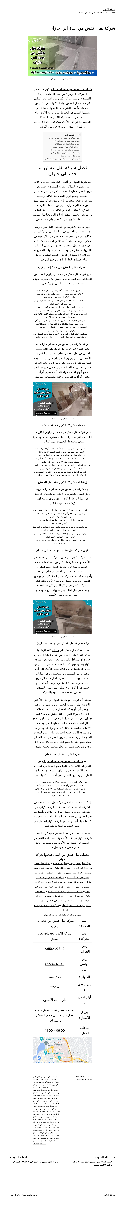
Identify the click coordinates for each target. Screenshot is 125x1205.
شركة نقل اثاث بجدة (49, 1122)
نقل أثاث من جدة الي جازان (42, 1085)
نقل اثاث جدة (40, 1133)
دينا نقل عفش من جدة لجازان (42, 1103)
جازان (55, 650)
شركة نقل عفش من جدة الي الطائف (64, 900)
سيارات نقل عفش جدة (50, 1106)
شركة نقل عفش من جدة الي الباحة (65, 891)
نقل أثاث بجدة (60, 863)
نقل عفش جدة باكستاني (47, 1138)
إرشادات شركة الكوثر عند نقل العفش (66, 147)
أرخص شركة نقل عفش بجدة (42, 1090)
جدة (64, 847)
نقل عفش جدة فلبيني (40, 1141)
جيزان (49, 847)
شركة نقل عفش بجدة (80, 863)
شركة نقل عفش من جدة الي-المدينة (64, 872)
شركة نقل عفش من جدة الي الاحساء (64, 882)
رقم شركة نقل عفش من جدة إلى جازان (65, 153)
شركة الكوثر (109, 9)
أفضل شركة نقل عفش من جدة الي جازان (64, 138)
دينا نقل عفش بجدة (48, 1101)
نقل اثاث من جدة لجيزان (40, 1087)
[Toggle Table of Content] (78, 134)
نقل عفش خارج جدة (39, 1143)
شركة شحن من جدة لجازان (49, 1117)
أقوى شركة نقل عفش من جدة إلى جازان (65, 150)
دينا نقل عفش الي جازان (45, 1077)
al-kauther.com (82, 1079)
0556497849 (54, 949)
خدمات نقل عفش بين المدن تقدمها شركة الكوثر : (62, 159)
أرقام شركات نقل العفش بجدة (49, 1093)
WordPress (21, 1195)
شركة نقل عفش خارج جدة (46, 1127)
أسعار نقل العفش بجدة (44, 1095)
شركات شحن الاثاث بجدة (46, 1111)
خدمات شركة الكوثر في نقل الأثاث (67, 144)
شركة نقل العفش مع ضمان (70, 156)
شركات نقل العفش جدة (41, 1114)
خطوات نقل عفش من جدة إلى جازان (66, 141)
